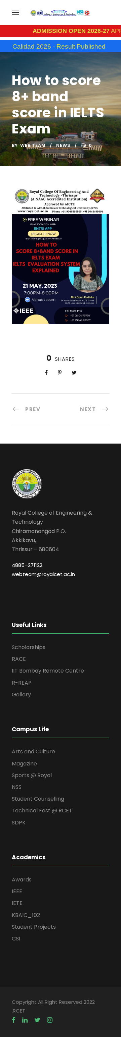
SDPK (19, 822)
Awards (22, 879)
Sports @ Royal (32, 775)
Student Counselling (38, 799)
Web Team (33, 145)
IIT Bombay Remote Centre (48, 671)
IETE (17, 903)
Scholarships (28, 647)
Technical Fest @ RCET (42, 810)
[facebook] (13, 1020)
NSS (17, 787)
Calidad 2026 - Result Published (48, 46)
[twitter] (37, 1020)
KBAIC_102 (26, 915)
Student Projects (34, 927)
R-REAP (22, 683)
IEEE (17, 891)
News (63, 145)
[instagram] (49, 1020)
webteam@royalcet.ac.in (43, 574)
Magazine (24, 763)
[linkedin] (25, 1020)
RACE (19, 659)
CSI (16, 938)
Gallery (21, 694)
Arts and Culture (33, 751)
